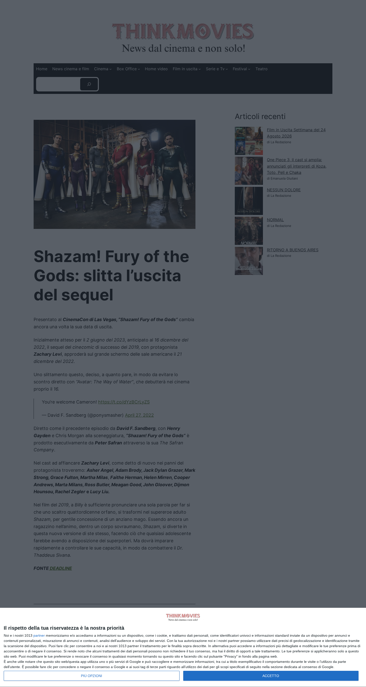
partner (39, 635)
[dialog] (183, 647)
